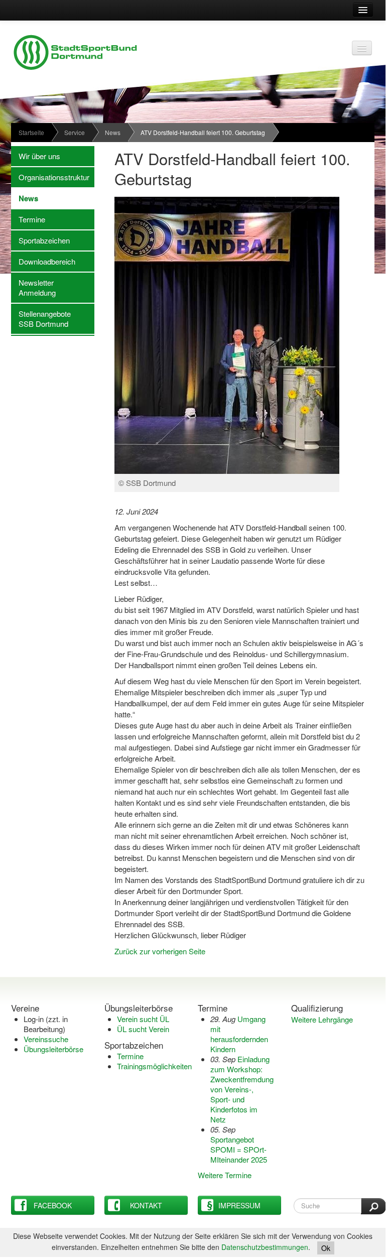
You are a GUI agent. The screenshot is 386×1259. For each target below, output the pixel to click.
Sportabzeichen (40, 240)
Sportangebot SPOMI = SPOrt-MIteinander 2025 (238, 1149)
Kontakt (146, 1205)
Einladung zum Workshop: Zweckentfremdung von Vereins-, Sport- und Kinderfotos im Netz (242, 1089)
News (112, 132)
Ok (325, 1248)
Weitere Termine (224, 1175)
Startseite (31, 132)
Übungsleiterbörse (53, 1049)
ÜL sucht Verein (143, 1029)
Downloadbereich (43, 261)
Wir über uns (35, 156)
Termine (28, 219)
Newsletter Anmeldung (33, 287)
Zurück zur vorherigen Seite (159, 951)
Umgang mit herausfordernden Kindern (239, 1034)
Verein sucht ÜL (143, 1019)
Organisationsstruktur (50, 177)
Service (74, 132)
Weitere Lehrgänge (322, 1019)
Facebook (53, 1205)
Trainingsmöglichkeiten (154, 1066)
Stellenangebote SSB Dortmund (41, 318)
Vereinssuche (46, 1039)
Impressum (239, 1205)
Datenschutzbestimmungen (264, 1247)
